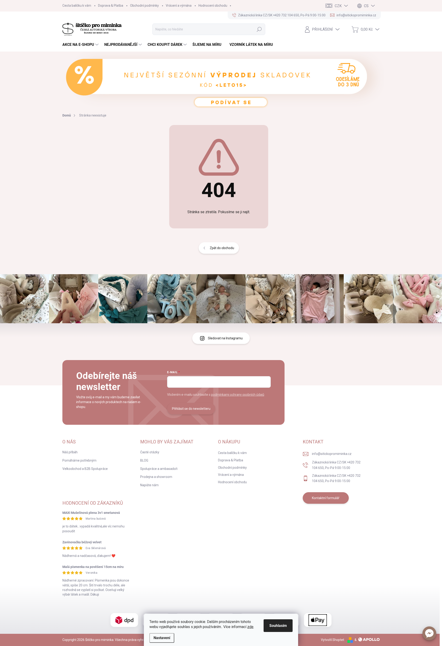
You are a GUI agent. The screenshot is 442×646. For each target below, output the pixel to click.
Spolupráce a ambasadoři (158, 469)
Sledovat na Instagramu (225, 338)
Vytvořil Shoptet (332, 640)
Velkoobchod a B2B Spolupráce (85, 469)
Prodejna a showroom (156, 477)
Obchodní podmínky (144, 5)
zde (250, 627)
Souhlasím (278, 625)
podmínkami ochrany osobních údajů (237, 394)
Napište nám (149, 485)
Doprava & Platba (110, 5)
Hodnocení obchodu (212, 5)
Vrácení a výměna (179, 5)
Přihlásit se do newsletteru (191, 408)
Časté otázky (149, 452)
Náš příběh (70, 452)
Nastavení (162, 638)
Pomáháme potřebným (79, 460)
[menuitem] (81, 45)
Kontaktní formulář (325, 498)
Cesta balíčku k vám (76, 5)
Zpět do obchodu (222, 248)
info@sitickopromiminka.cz (332, 454)
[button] (429, 633)
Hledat (259, 29)
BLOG (144, 460)
